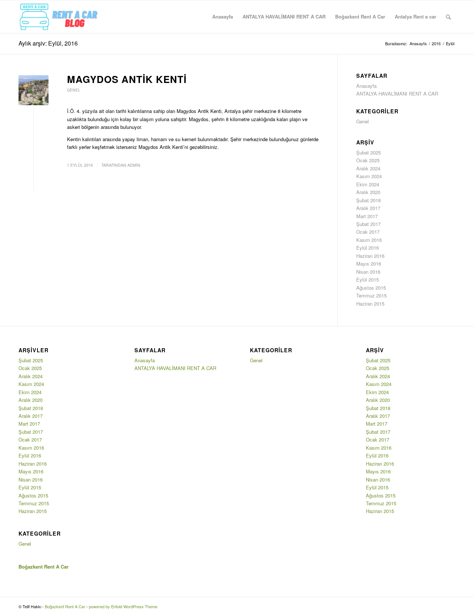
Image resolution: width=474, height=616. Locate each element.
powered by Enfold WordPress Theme (123, 606)
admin (133, 165)
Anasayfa (366, 85)
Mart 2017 (367, 216)
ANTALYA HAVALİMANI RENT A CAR (397, 93)
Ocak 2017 (368, 231)
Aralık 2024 (368, 168)
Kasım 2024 (369, 176)
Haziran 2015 (370, 303)
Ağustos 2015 (371, 287)
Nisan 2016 (368, 271)
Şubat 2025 (368, 152)
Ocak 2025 (368, 160)
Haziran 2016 (370, 255)
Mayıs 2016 (368, 263)
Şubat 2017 (368, 223)
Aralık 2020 (368, 192)
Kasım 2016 (369, 239)
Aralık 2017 (368, 208)
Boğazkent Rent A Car (65, 606)
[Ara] (448, 16)
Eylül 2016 (367, 247)
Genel (73, 90)
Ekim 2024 (367, 184)
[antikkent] (34, 90)
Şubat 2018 (368, 200)
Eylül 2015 (367, 279)
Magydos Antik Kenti (127, 79)
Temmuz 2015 (371, 295)
